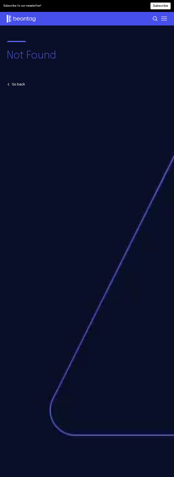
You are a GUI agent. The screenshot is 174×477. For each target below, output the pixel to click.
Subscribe (160, 5)
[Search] (155, 18)
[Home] (78, 18)
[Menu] (164, 18)
